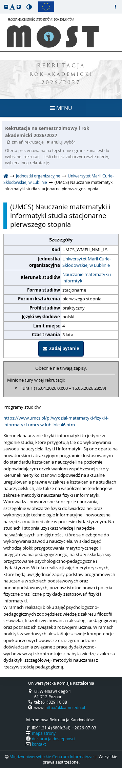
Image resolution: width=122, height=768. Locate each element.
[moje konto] (115, 7)
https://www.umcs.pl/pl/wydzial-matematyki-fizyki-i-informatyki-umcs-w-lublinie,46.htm (55, 421)
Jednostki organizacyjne (38, 175)
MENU (63, 108)
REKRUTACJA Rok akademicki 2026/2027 (61, 75)
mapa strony (44, 733)
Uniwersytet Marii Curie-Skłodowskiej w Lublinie (86, 262)
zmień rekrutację (28, 142)
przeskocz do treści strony (1, 1)
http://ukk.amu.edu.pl (65, 707)
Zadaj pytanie (63, 348)
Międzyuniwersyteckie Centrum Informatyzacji (53, 756)
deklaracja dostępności (53, 738)
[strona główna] (5, 175)
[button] (6, 6)
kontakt (39, 744)
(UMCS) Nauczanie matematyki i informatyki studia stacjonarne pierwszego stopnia (60, 215)
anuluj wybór (63, 142)
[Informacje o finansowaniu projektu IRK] (46, 7)
